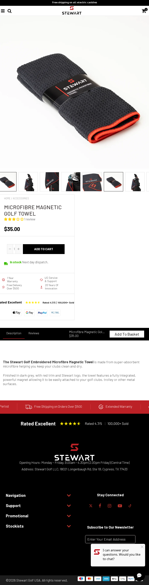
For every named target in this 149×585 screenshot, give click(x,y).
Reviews (33, 333)
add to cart (43, 249)
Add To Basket (127, 334)
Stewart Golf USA (28, 580)
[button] (14, 219)
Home (7, 198)
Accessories (21, 198)
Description (13, 333)
